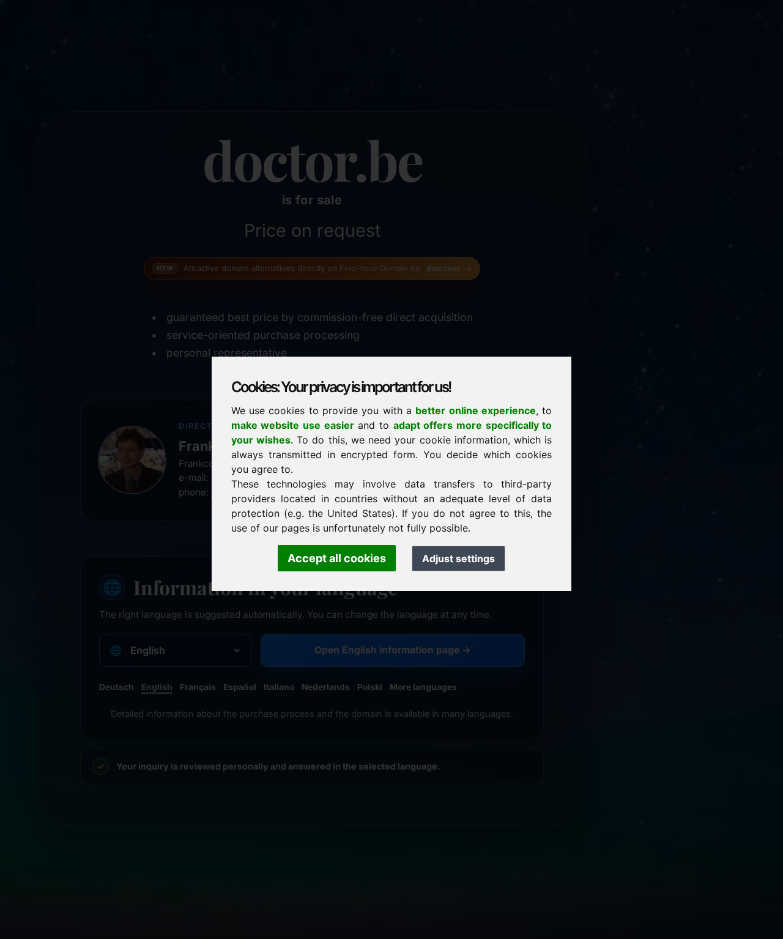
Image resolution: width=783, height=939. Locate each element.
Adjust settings (458, 558)
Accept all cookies (337, 558)
